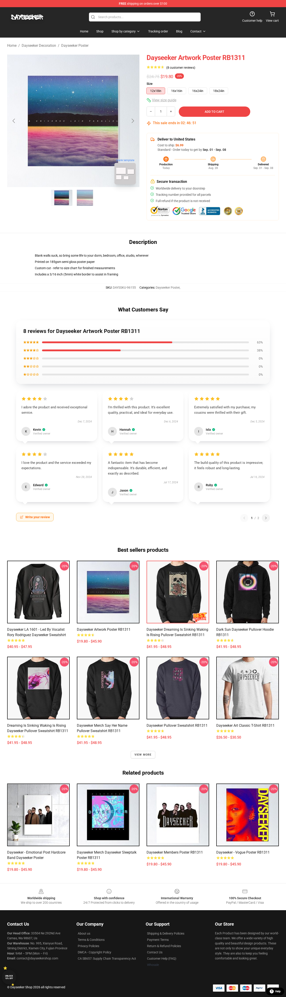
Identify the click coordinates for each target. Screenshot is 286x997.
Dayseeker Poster (74, 45)
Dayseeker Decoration (39, 45)
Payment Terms (158, 940)
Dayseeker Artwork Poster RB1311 (103, 629)
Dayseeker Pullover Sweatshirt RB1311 (177, 725)
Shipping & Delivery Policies (165, 933)
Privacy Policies (88, 946)
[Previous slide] (14, 121)
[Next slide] (132, 121)
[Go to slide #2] (85, 198)
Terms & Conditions (91, 940)
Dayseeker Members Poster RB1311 (175, 852)
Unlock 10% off (9, 977)
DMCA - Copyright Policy (94, 952)
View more (143, 754)
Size (150, 83)
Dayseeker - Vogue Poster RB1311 (243, 852)
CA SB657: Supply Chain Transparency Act (107, 958)
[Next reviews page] (266, 518)
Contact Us (154, 952)
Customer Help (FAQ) (161, 958)
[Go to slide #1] (61, 198)
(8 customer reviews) (180, 67)
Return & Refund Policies (164, 946)
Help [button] (278, 991)
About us (84, 933)
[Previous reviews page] (244, 518)
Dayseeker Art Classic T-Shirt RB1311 (245, 725)
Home (12, 45)
